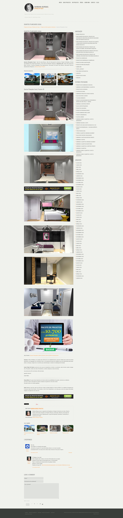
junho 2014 (79, 217)
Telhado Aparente (80, 98)
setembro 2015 (80, 184)
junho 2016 (79, 165)
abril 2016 (78, 169)
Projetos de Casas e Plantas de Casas (32, 27)
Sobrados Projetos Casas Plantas (85, 93)
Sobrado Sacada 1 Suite (82, 122)
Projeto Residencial (81, 114)
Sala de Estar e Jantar (82, 95)
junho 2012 (79, 267)
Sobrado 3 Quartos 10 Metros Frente (85, 146)
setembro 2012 (80, 260)
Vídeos (81, 2)
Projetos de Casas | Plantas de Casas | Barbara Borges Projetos (76, 512)
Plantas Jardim (80, 116)
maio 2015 (78, 193)
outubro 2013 (79, 234)
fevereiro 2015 (80, 199)
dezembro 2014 (80, 204)
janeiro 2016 (79, 175)
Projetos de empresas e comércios (85, 60)
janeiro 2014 (79, 228)
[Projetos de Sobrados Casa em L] (29, 428)
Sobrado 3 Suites (80, 139)
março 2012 (79, 273)
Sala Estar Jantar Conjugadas (84, 135)
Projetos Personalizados (82, 110)
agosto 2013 (79, 239)
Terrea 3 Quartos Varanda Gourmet (85, 133)
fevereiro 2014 (80, 226)
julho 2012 (78, 265)
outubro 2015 (79, 182)
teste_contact (80, 69)
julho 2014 (78, 215)
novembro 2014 (80, 206)
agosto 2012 (79, 263)
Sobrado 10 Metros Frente (83, 103)
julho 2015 (78, 189)
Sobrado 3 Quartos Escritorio (84, 143)
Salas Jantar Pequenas (82, 106)
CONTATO (93, 2)
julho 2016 (78, 162)
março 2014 (79, 223)
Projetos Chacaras (81, 108)
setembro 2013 (80, 236)
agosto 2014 (79, 212)
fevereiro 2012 (80, 276)
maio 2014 (78, 219)
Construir (52, 512)
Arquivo (78, 77)
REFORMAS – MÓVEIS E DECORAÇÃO (44, 512)
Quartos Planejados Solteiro (35, 355)
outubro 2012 (79, 258)
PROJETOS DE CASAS (81, 75)
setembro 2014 (80, 210)
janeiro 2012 (79, 278)
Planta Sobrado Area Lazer (83, 112)
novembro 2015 (80, 180)
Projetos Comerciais (81, 58)
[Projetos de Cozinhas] (55, 428)
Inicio (60, 2)
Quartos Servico (45, 355)
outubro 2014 (79, 208)
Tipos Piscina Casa (80, 130)
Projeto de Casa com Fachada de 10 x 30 (86, 125)
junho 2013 (79, 243)
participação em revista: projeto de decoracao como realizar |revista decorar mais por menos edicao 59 (87, 38)
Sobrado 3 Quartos (81, 148)
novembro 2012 (80, 256)
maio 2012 (78, 269)
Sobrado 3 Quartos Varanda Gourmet (85, 141)
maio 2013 (78, 245)
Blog (97, 2)
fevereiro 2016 (80, 173)
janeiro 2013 (79, 252)
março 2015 (79, 197)
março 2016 (79, 171)
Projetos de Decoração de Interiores (48, 27)
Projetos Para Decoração (82, 64)
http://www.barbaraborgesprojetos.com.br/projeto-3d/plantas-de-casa (56, 465)
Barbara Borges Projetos (40, 66)
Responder (70, 452)
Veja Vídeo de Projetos (82, 71)
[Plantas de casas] (68, 428)
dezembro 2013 (80, 230)
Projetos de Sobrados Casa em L (84, 84)
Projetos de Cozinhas (53, 432)
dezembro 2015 (80, 178)
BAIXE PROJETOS (67, 2)
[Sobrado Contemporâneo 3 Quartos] (42, 428)
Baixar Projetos (80, 34)
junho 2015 (79, 191)
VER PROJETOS (75, 2)
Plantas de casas (66, 432)
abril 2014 (78, 221)
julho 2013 (78, 241)
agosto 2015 (79, 186)
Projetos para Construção (83, 62)
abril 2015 (78, 195)
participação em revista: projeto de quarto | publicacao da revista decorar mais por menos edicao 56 (87, 43)
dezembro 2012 (80, 254)
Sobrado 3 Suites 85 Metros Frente (85, 137)
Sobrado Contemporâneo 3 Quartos (85, 87)
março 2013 (79, 249)
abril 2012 (78, 271)
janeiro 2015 (79, 202)
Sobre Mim (87, 2)
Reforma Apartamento (53, 355)
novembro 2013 (80, 232)
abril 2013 (78, 247)
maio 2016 (78, 167)
